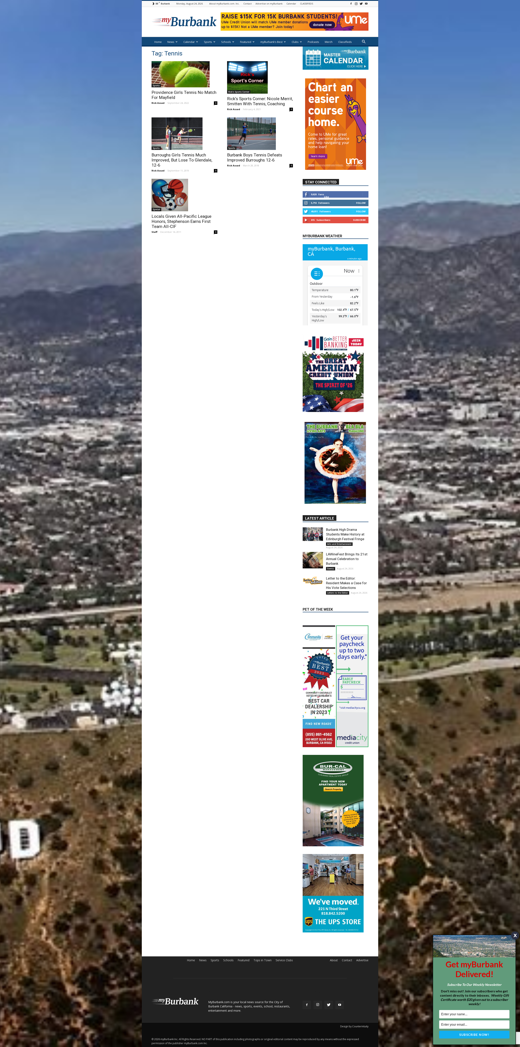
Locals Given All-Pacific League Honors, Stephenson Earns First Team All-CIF (181, 221)
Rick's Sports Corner (238, 91)
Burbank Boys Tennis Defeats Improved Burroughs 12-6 (254, 158)
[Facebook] (351, 3)
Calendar (291, 3)
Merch (329, 42)
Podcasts (313, 42)
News (170, 42)
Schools (226, 42)
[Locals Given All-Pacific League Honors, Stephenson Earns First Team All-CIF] (184, 195)
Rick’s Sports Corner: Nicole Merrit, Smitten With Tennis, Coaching (260, 101)
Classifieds (345, 42)
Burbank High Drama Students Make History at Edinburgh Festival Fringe (345, 522)
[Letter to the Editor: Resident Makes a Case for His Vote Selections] (313, 569)
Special (156, 209)
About (334, 914)
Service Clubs (284, 914)
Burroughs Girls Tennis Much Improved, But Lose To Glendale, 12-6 (182, 160)
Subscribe (359, 207)
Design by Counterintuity (354, 980)
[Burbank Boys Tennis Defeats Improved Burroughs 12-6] (260, 133)
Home (158, 42)
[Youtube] (366, 3)
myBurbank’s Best (271, 42)
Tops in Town (263, 914)
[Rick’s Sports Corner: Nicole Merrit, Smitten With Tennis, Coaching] (260, 77)
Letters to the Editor (337, 581)
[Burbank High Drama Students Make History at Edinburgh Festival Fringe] (313, 522)
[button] (363, 42)
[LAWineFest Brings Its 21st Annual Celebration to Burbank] (313, 548)
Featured (245, 42)
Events (330, 557)
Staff (154, 231)
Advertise (362, 914)
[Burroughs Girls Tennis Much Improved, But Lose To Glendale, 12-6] (184, 133)
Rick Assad (158, 102)
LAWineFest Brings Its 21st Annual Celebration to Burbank (346, 547)
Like (326, 184)
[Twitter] (361, 3)
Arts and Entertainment (339, 532)
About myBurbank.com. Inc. (224, 3)
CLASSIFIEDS (306, 3)
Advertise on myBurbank (269, 3)
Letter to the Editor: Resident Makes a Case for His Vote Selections (346, 571)
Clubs (295, 42)
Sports (208, 42)
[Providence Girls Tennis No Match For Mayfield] (184, 74)
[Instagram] (356, 3)
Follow (361, 190)
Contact (247, 3)
